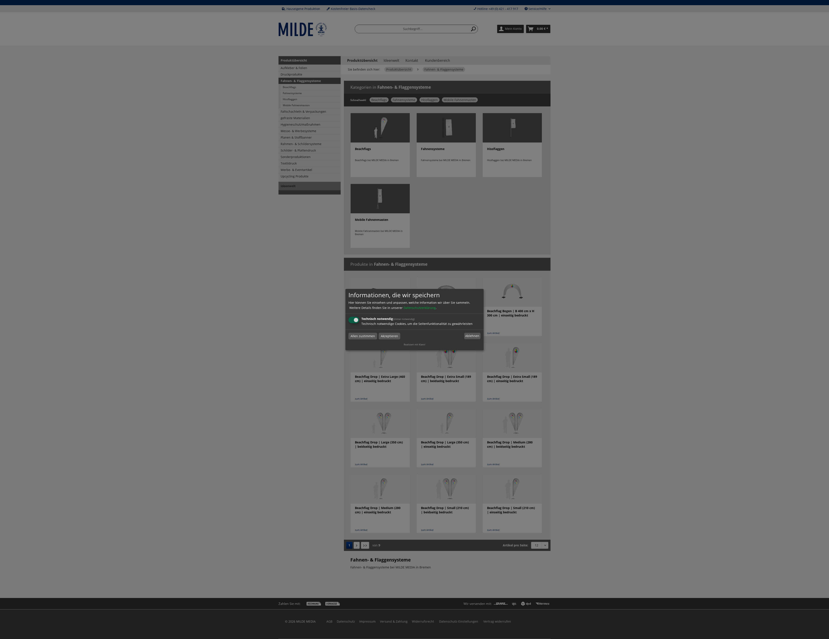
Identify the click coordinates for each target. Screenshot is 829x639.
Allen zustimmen (363, 336)
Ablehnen (472, 336)
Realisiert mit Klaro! (414, 344)
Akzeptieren (389, 336)
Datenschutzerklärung (419, 308)
